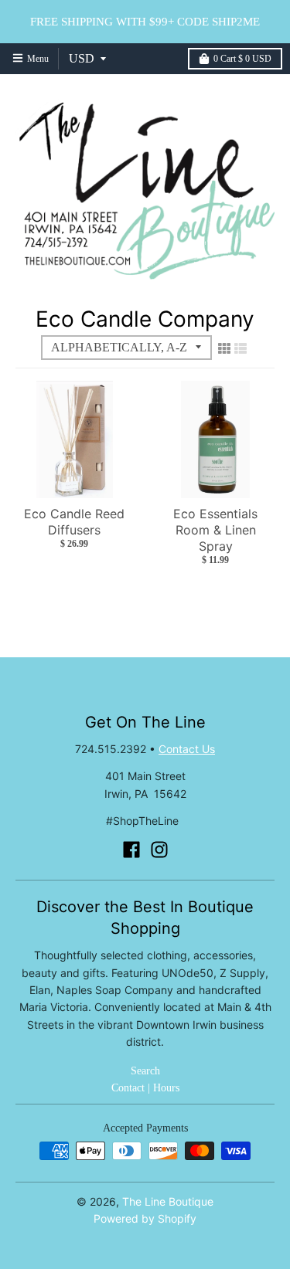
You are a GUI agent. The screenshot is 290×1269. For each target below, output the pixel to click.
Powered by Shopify (145, 1218)
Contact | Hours (145, 1088)
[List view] (240, 348)
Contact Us (187, 748)
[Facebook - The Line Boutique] (131, 849)
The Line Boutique (167, 1201)
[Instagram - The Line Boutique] (159, 849)
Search (145, 1071)
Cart (242, 58)
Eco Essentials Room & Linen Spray (215, 530)
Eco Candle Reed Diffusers (74, 522)
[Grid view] (224, 348)
